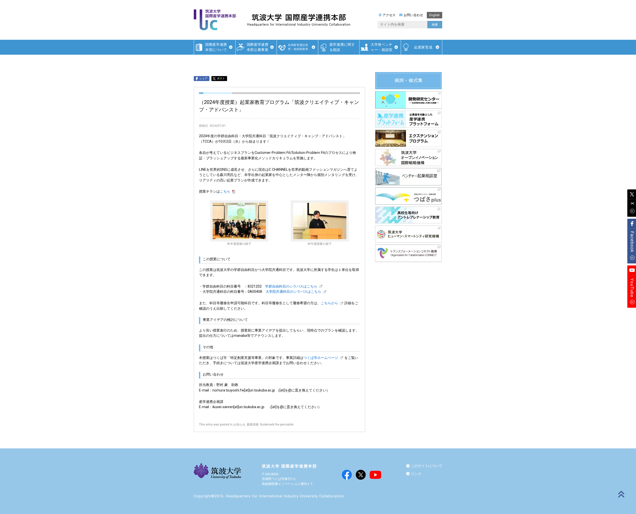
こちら (225, 191)
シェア (203, 78)
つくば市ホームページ (320, 358)
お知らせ (239, 424)
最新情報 (253, 424)
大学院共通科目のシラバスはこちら (293, 292)
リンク (416, 474)
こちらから (329, 303)
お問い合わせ (413, 15)
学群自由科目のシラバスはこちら (291, 286)
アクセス (389, 15)
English (434, 15)
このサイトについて (426, 466)
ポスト (221, 78)
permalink (286, 424)
